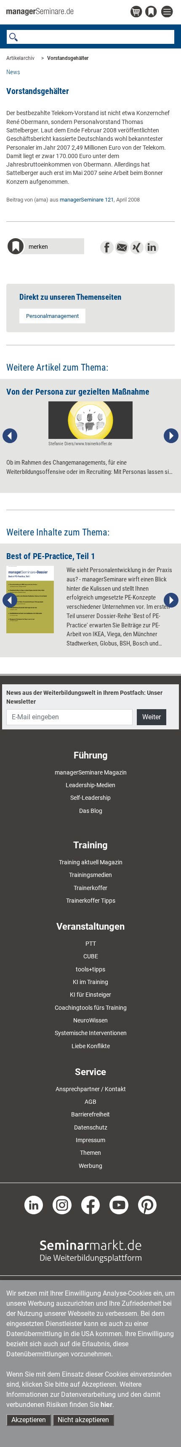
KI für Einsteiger (90, 994)
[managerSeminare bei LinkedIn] (34, 1204)
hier (106, 1405)
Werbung (90, 1165)
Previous (10, 436)
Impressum (90, 1140)
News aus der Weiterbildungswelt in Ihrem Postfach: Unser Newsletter (84, 697)
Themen (90, 1152)
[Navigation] (168, 12)
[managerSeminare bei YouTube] (119, 1204)
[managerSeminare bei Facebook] (90, 1204)
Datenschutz (90, 1127)
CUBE (90, 956)
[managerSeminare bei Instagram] (62, 1204)
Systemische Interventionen (91, 1033)
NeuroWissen (90, 1020)
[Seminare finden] (90, 1251)
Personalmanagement (52, 316)
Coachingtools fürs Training (91, 1007)
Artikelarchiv (20, 58)
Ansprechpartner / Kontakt (91, 1089)
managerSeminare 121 (87, 199)
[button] (45, 247)
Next (171, 436)
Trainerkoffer (90, 888)
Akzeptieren (28, 1420)
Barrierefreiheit (90, 1114)
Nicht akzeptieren (83, 1420)
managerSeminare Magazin (91, 772)
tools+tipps (90, 969)
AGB (90, 1101)
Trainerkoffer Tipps (90, 900)
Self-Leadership (90, 797)
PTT (90, 943)
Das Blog (90, 810)
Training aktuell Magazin (90, 862)
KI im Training (90, 982)
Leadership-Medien (90, 785)
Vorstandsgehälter (67, 58)
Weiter (151, 717)
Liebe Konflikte (91, 1046)
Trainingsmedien (90, 874)
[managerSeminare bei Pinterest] (147, 1204)
